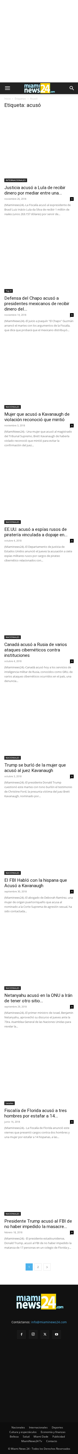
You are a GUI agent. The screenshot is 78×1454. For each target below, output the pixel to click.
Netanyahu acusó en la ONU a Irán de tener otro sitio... (38, 998)
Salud (26, 1436)
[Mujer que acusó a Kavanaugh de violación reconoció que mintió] (39, 374)
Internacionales (38, 1427)
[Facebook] (21, 1334)
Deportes (57, 1427)
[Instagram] (33, 1334)
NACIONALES (13, 406)
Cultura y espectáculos (23, 1432)
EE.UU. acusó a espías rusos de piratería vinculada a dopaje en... (36, 532)
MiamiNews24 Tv (31, 1441)
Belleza (14, 1436)
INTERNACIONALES (16, 180)
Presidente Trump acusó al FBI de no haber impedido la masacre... (38, 1223)
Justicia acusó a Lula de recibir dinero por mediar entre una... (34, 190)
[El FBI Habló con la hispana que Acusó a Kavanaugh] (39, 840)
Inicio (7, 98)
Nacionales (18, 1427)
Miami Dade (41, 1436)
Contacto (51, 1441)
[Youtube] (56, 1334)
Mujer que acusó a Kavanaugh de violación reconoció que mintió (37, 417)
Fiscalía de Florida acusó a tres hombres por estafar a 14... (35, 1113)
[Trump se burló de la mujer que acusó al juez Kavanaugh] (39, 725)
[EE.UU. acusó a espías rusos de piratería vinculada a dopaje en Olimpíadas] (39, 489)
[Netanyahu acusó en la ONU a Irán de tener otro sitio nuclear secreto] (39, 955)
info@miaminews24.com (49, 1322)
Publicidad (58, 1436)
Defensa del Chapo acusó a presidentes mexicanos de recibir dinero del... (36, 304)
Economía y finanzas (53, 1432)
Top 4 (8, 290)
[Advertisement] (39, 41)
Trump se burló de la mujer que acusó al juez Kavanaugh (35, 767)
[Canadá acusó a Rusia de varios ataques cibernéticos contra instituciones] (39, 604)
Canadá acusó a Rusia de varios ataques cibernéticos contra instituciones (35, 650)
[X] (45, 1334)
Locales (9, 1103)
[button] (7, 88)
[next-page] (47, 1267)
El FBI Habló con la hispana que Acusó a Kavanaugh (35, 883)
